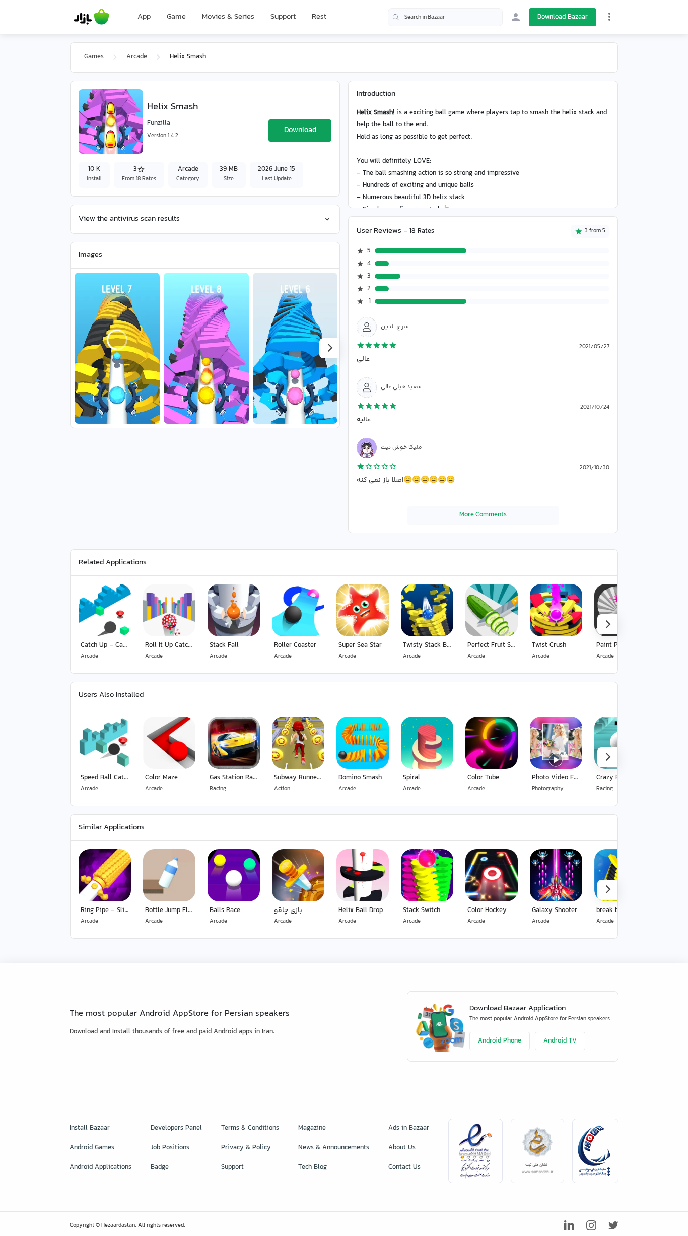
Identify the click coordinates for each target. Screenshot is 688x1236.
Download (300, 130)
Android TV (560, 1041)
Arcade (136, 56)
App (144, 17)
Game (176, 17)
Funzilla (158, 123)
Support (283, 17)
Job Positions (170, 1147)
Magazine (312, 1128)
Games (94, 56)
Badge (160, 1167)
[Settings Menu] (609, 17)
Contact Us (404, 1167)
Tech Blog (312, 1167)
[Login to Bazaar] (516, 17)
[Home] (91, 17)
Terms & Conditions (250, 1128)
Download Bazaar (562, 17)
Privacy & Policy (246, 1147)
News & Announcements (333, 1147)
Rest (319, 17)
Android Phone (499, 1041)
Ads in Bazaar (408, 1128)
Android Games (92, 1147)
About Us (402, 1147)
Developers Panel (176, 1128)
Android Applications (100, 1167)
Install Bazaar (90, 1128)
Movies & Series (228, 17)
